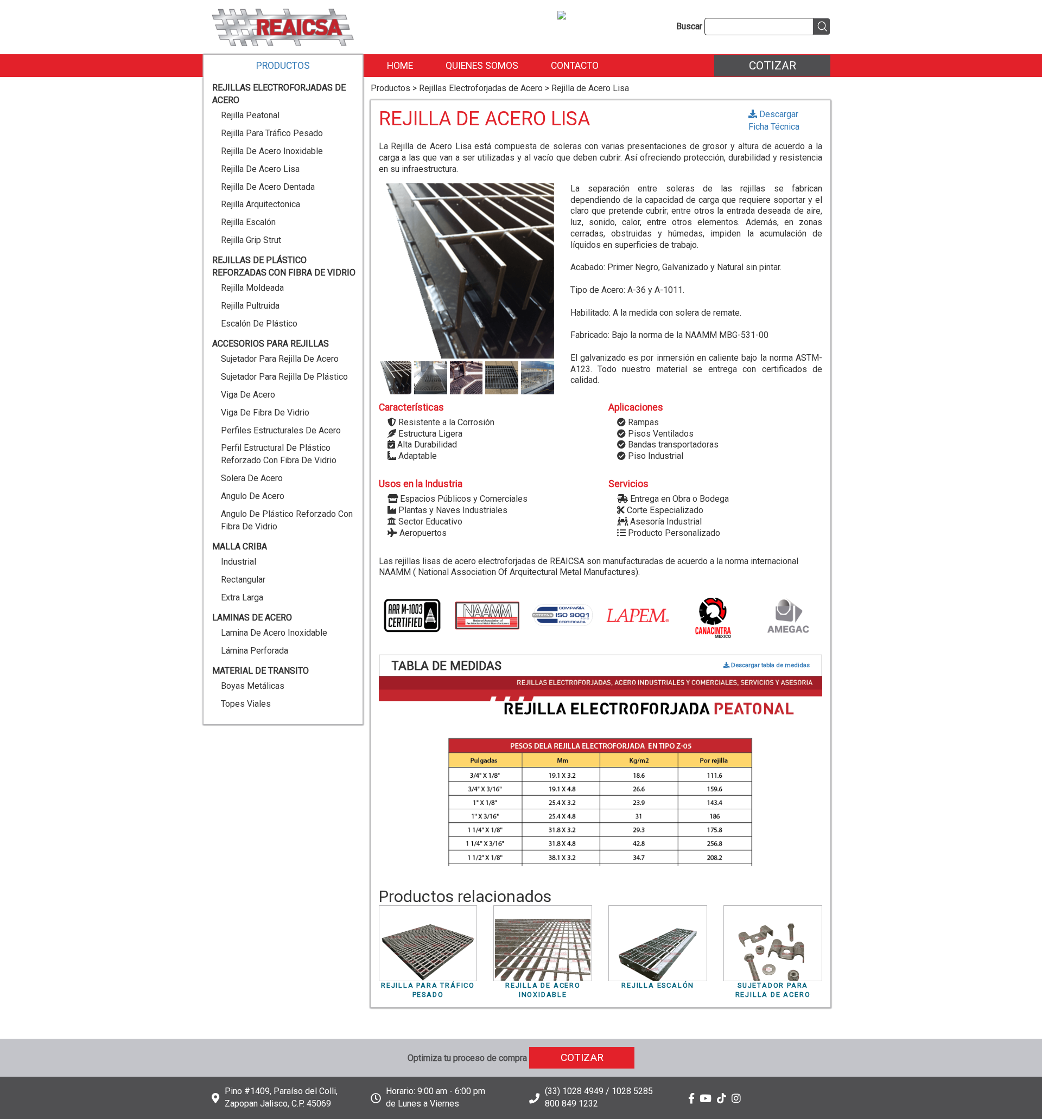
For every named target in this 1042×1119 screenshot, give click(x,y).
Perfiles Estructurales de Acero (281, 430)
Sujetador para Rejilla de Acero (280, 359)
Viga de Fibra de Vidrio (265, 412)
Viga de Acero (248, 394)
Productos (283, 65)
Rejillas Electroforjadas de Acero (279, 93)
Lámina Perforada (254, 650)
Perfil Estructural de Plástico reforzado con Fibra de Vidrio (278, 454)
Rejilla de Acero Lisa (260, 169)
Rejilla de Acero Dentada (268, 187)
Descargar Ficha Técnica (773, 120)
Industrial (238, 562)
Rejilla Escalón (248, 222)
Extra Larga (242, 597)
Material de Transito (260, 671)
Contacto (575, 65)
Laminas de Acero (252, 617)
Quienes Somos (482, 65)
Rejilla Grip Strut (251, 240)
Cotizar (772, 65)
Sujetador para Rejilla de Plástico (284, 377)
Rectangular (243, 579)
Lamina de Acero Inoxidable (274, 633)
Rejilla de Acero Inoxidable (272, 151)
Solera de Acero (252, 478)
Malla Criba (239, 546)
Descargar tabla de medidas (769, 665)
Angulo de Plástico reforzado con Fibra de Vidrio (287, 520)
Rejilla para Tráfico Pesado (272, 133)
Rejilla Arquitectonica (260, 204)
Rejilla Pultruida (250, 305)
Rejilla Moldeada (252, 288)
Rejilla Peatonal (250, 115)
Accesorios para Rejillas (270, 343)
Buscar (689, 26)
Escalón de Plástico (259, 323)
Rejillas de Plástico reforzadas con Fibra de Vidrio (283, 266)
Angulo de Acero (252, 496)
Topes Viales (246, 704)
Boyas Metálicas (252, 686)
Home (400, 65)
